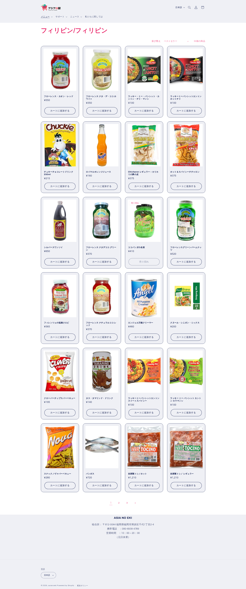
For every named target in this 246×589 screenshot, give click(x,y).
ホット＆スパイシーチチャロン (184, 172)
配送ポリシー (82, 585)
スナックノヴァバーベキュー (57, 474)
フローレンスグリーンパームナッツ (186, 248)
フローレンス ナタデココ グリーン (101, 248)
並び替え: (156, 41)
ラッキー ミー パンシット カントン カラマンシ (185, 399)
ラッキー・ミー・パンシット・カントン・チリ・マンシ (143, 97)
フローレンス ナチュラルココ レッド (101, 324)
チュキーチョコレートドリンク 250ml (58, 173)
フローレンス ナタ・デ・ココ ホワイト (101, 97)
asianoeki (52, 585)
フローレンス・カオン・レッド (58, 96)
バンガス (90, 474)
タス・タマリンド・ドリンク (99, 398)
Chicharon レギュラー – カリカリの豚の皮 (143, 173)
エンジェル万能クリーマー (140, 323)
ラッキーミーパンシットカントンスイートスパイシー (143, 399)
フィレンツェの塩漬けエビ (56, 323)
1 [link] (111, 503)
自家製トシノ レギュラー (182, 474)
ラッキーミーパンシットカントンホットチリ (186, 97)
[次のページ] (135, 503)
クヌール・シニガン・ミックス (184, 323)
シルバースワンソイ (53, 247)
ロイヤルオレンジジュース (98, 172)
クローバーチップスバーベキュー (59, 398)
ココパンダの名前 (136, 247)
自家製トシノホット (137, 474)
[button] (46, 17)
